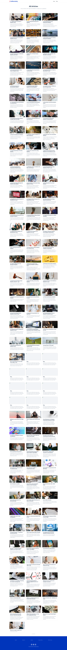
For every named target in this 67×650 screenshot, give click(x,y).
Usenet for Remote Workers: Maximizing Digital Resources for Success (32, 581)
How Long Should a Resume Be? (16, 451)
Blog (57, 1)
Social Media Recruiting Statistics (49, 548)
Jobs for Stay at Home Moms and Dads (33, 532)
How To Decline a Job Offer (15, 483)
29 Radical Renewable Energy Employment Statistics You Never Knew (32, 264)
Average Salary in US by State (48, 345)
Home (54, 1)
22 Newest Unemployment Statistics (16, 134)
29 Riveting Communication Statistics (49, 263)
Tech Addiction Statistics (14, 564)
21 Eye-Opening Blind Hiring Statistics (33, 102)
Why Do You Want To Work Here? (16, 630)
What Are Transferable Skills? (15, 597)
